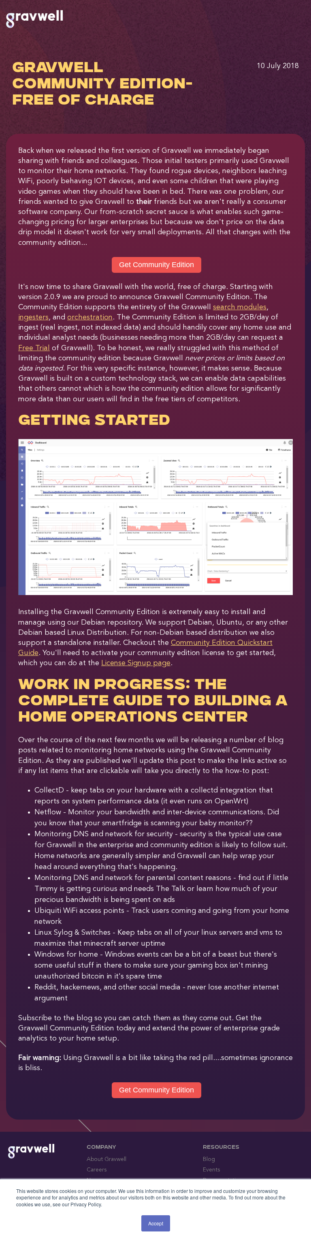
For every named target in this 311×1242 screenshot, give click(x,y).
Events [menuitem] (211, 1170)
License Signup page (135, 663)
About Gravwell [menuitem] (106, 1159)
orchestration (90, 317)
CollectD (49, 790)
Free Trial (34, 348)
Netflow (47, 812)
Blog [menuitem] (209, 1159)
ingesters (33, 317)
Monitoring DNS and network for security (103, 834)
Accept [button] (155, 1223)
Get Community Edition (156, 265)
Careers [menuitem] (97, 1170)
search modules (239, 307)
